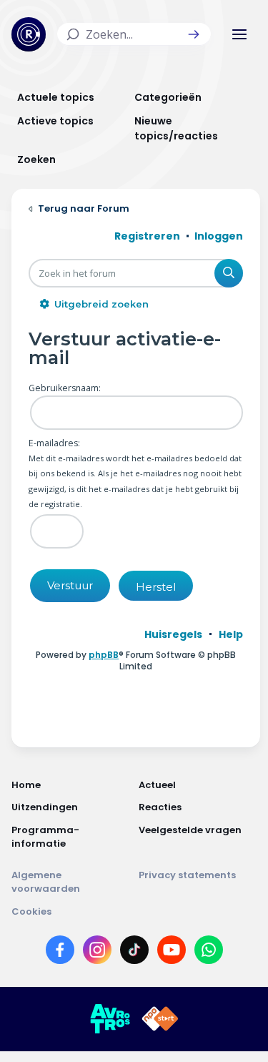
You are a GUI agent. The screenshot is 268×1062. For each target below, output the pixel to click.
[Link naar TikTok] (134, 952)
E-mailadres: (54, 443)
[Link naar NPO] (160, 1019)
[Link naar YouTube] (171, 952)
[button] (193, 34)
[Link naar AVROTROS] (110, 1019)
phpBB (104, 655)
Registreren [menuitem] (147, 236)
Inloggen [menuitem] (218, 236)
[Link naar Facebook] (60, 952)
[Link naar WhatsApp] (208, 952)
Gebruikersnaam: (65, 388)
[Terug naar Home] (28, 34)
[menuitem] (173, 634)
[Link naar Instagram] (97, 952)
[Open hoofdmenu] (239, 34)
